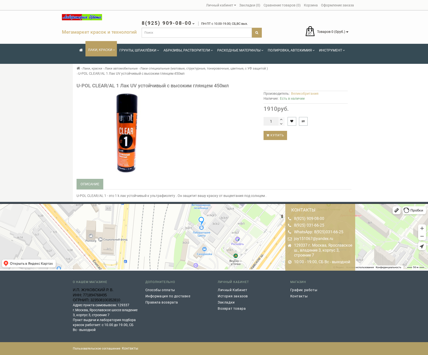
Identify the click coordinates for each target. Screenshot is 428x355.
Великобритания (305, 93)
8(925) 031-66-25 (309, 225)
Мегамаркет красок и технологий (99, 32)
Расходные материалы (239, 50)
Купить (276, 135)
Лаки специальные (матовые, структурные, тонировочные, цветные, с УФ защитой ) (204, 68)
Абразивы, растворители (186, 50)
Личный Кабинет (232, 290)
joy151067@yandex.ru (313, 238)
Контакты (299, 296)
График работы (304, 290)
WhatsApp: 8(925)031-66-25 (318, 232)
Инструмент (330, 50)
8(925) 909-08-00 (309, 218)
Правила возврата (161, 302)
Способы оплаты (160, 290)
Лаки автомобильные (121, 68)
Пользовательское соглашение (96, 348)
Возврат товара (232, 308)
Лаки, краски (100, 50)
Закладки (226, 302)
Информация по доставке (167, 296)
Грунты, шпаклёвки (137, 50)
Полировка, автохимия (290, 50)
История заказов (233, 296)
